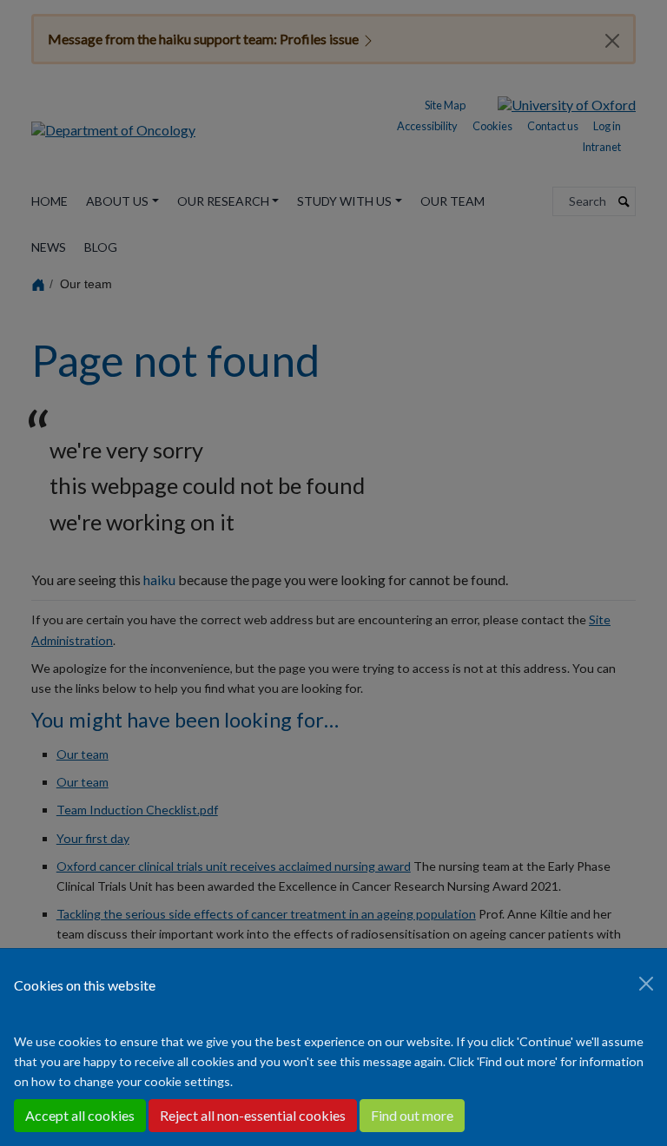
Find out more (412, 1115)
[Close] (646, 984)
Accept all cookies (80, 1115)
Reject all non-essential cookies (253, 1115)
